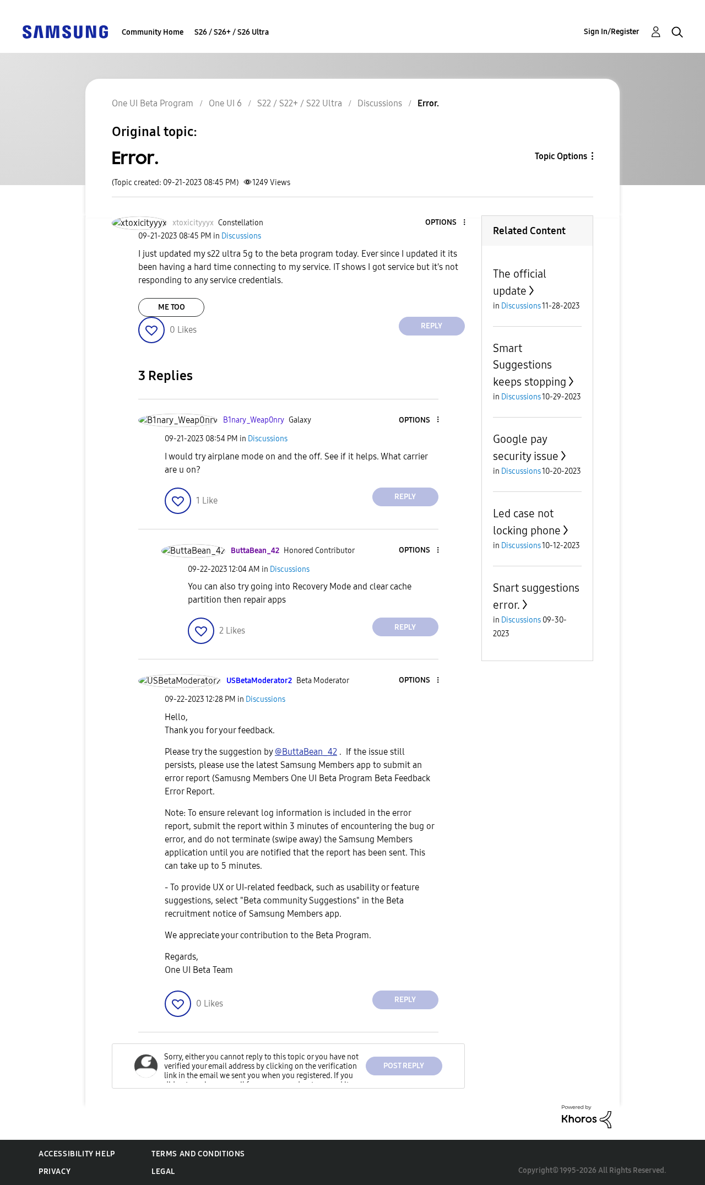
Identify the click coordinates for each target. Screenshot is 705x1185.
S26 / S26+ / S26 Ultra (231, 32)
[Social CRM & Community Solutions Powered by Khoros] (586, 1116)
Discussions (379, 103)
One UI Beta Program (152, 103)
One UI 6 (225, 103)
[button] (445, 223)
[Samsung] (65, 31)
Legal (163, 1171)
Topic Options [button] (561, 156)
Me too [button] (171, 307)
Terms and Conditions (198, 1154)
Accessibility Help (77, 1154)
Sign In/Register (611, 31)
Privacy (54, 1171)
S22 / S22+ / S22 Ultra (299, 103)
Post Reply (403, 1065)
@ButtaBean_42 (306, 751)
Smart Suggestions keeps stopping (529, 365)
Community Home (152, 32)
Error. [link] (428, 103)
